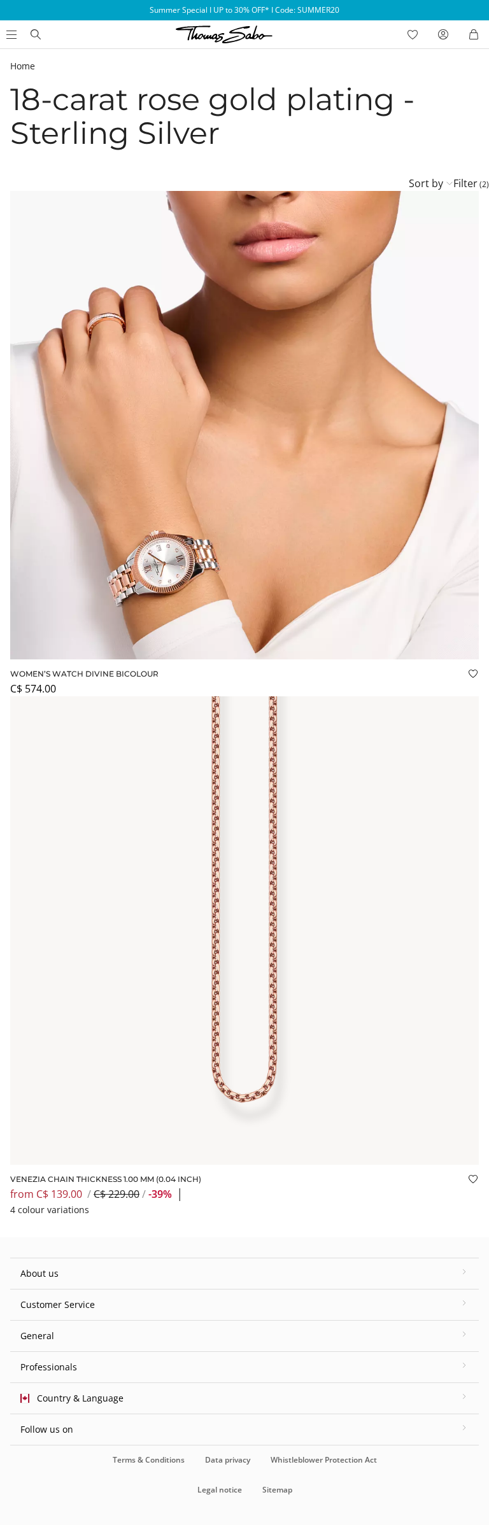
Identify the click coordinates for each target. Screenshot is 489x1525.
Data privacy (227, 1459)
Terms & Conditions (149, 1459)
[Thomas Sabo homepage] (35, 34)
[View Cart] (473, 34)
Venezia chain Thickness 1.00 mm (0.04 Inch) (105, 1179)
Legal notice (219, 1489)
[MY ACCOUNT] (443, 34)
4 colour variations (49, 1210)
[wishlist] (412, 34)
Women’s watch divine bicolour (84, 673)
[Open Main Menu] (10, 34)
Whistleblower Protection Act (324, 1459)
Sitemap (277, 1489)
